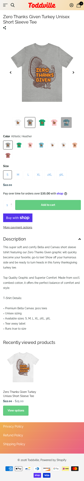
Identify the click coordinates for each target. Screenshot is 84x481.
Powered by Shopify (53, 460)
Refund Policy (13, 435)
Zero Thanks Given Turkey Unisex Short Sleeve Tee (19, 394)
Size (6, 166)
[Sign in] (71, 5)
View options (16, 410)
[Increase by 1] (12, 201)
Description (14, 238)
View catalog (5, 5)
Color (17, 136)
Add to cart (48, 204)
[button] (10, 72)
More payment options (17, 227)
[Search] (12, 5)
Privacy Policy (13, 426)
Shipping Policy (14, 444)
